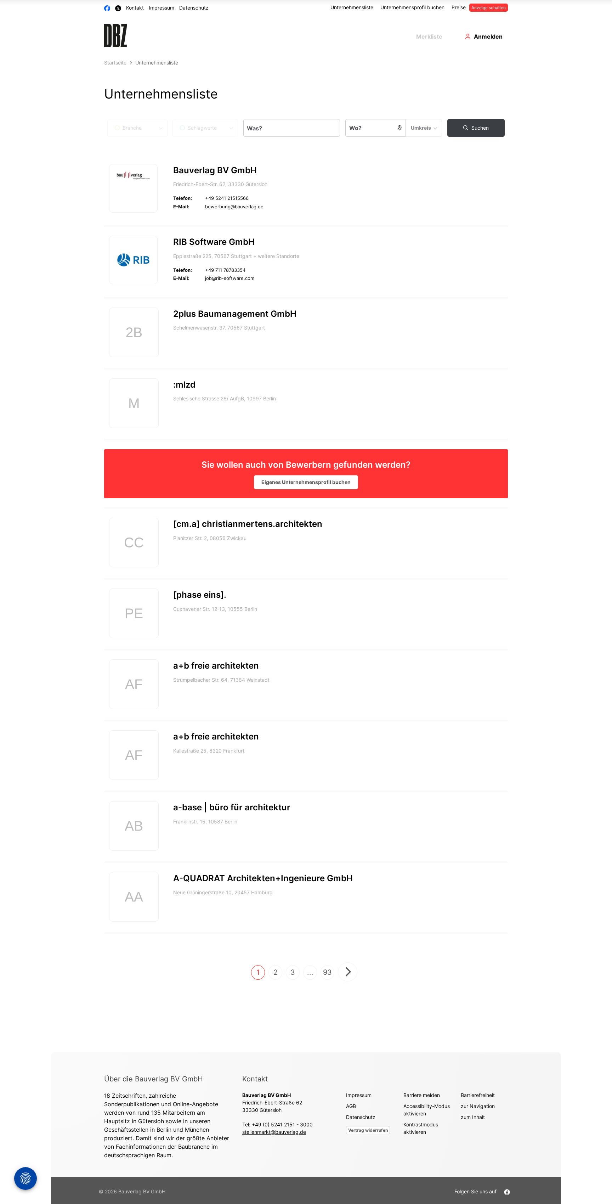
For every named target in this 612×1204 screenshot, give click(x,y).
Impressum (161, 8)
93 (327, 972)
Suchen (479, 128)
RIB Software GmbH (214, 242)
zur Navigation (478, 1106)
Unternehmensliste (351, 7)
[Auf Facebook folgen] (507, 1191)
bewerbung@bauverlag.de (234, 206)
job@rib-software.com (229, 278)
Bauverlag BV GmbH (215, 170)
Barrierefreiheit (478, 1095)
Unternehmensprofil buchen (412, 7)
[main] (306, 554)
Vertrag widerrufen (368, 1130)
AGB (351, 1106)
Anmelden (488, 36)
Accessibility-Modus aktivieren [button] (426, 1109)
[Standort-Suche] (400, 128)
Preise (459, 7)
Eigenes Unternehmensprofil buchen (306, 482)
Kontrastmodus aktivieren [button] (420, 1128)
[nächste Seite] (347, 971)
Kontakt (135, 8)
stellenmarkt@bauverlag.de (274, 1132)
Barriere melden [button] (421, 1095)
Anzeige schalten (488, 7)
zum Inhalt (473, 1117)
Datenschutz (194, 8)
